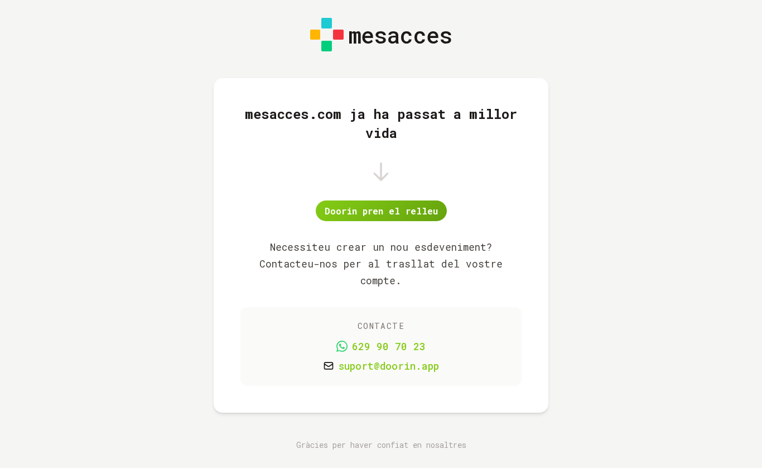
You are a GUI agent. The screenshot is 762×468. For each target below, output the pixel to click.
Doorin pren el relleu (381, 211)
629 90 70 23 (389, 346)
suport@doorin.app (389, 366)
